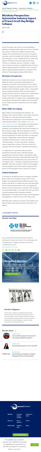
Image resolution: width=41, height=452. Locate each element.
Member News (16, 334)
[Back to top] (36, 422)
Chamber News (19, 426)
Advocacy (10, 420)
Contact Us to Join (12, 274)
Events (27, 420)
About (27, 425)
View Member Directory (10, 247)
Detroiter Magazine (12, 309)
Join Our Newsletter (20, 435)
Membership (11, 425)
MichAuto (10, 414)
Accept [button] (34, 444)
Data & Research (19, 421)
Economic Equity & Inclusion (19, 415)
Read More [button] (17, 449)
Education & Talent (29, 415)
